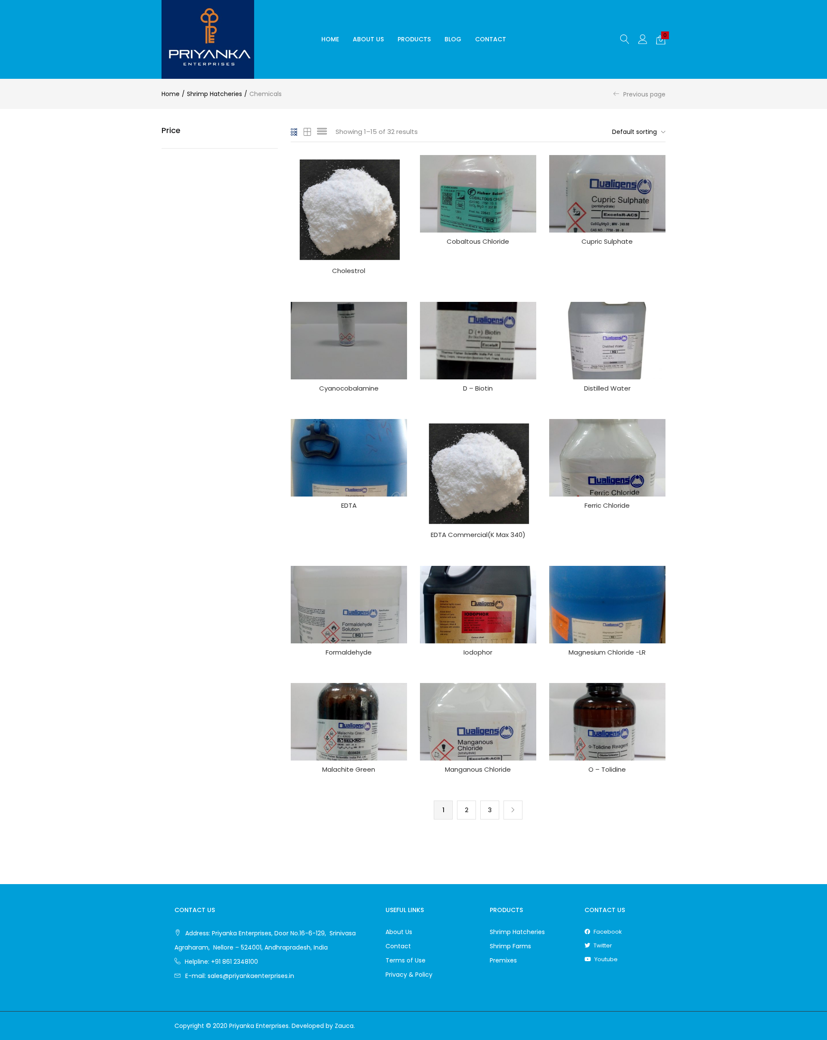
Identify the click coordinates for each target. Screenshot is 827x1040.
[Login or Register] (642, 39)
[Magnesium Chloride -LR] (607, 603)
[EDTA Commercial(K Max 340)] (478, 472)
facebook (607, 932)
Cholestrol (348, 270)
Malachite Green (348, 769)
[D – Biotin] (478, 339)
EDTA (349, 505)
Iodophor (477, 652)
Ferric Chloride (607, 505)
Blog (453, 39)
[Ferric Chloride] (607, 457)
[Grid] (294, 131)
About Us (368, 39)
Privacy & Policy (409, 974)
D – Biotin (478, 388)
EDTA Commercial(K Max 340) (478, 534)
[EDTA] (349, 457)
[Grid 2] (307, 131)
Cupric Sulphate (607, 241)
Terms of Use (406, 960)
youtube (605, 959)
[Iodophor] (478, 603)
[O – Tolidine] (607, 721)
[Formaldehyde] (349, 603)
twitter (602, 945)
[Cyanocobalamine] (349, 339)
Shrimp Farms (510, 946)
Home (330, 39)
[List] (322, 131)
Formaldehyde (349, 652)
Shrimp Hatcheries (214, 94)
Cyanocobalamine (349, 388)
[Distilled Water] (607, 339)
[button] (660, 39)
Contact (490, 39)
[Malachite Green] (349, 721)
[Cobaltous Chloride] (478, 193)
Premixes (503, 960)
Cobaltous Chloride (478, 241)
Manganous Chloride (478, 769)
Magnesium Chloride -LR (607, 652)
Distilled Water (607, 388)
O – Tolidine (607, 769)
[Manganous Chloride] (478, 721)
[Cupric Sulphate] (607, 193)
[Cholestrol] (349, 208)
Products (414, 39)
